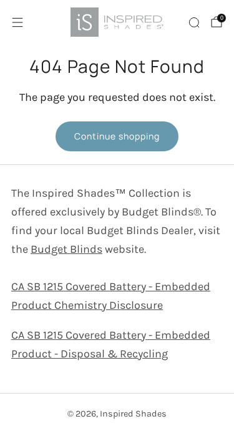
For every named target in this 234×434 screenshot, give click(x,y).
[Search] (194, 22)
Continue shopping (117, 136)
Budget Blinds (66, 249)
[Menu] (17, 22)
